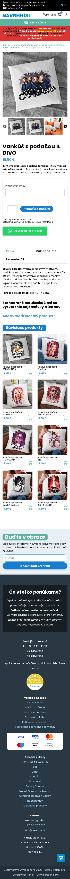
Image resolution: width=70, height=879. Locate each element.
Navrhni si (35, 781)
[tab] (21, 249)
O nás (35, 771)
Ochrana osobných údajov (35, 796)
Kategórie (38, 22)
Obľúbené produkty (35, 805)
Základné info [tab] (46, 251)
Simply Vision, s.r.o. (55, 870)
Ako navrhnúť (35, 702)
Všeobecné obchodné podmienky (35, 727)
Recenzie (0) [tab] (15, 259)
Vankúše (38, 45)
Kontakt (35, 776)
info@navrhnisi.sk (35, 830)
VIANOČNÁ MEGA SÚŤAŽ (35, 762)
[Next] (65, 126)
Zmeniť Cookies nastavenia (35, 791)
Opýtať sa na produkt (28, 231)
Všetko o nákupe (35, 707)
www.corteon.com (48, 874)
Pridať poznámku (15, 185)
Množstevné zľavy (35, 712)
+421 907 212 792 (35, 825)
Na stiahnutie (35, 800)
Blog (35, 767)
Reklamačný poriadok (35, 722)
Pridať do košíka (37, 209)
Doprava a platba (35, 717)
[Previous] (5, 126)
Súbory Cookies (35, 786)
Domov (6, 45)
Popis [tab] (10, 251)
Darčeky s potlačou (22, 45)
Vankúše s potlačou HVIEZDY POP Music (33, 221)
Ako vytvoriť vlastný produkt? (29, 316)
